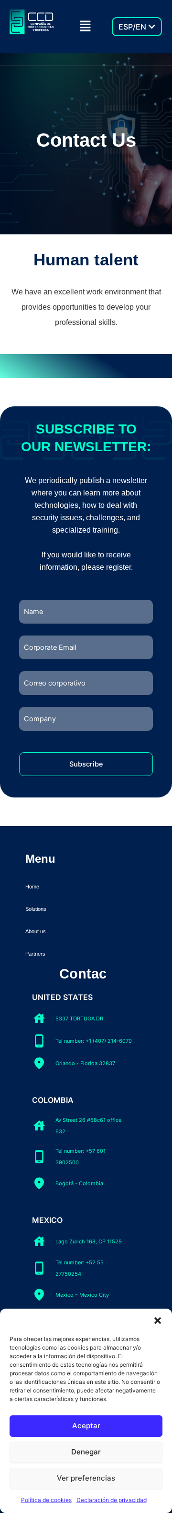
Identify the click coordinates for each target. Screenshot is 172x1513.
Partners (35, 954)
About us (35, 931)
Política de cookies (46, 1499)
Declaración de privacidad (111, 1499)
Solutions (35, 909)
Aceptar (86, 1425)
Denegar (86, 1451)
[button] (157, 1320)
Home (32, 886)
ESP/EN (132, 26)
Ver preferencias (86, 1478)
